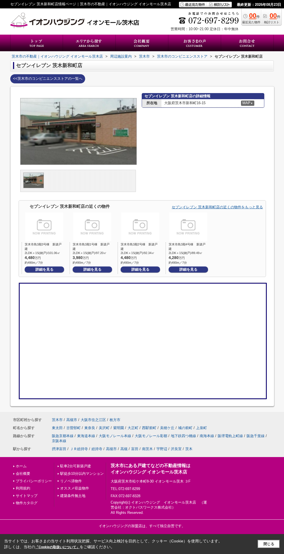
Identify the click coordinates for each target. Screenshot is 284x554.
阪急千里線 (256, 436)
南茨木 (147, 449)
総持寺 (97, 449)
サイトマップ (26, 496)
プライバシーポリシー (34, 481)
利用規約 (23, 488)
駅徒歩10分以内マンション (82, 473)
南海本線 (207, 436)
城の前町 (185, 428)
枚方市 (115, 420)
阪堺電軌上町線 (230, 436)
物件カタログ (26, 503)
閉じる (268, 544)
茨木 (188, 449)
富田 (134, 449)
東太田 (57, 428)
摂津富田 (59, 449)
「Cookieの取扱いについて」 (57, 547)
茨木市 (57, 420)
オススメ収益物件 (74, 488)
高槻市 (71, 420)
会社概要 (23, 473)
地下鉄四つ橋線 (183, 436)
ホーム (21, 466)
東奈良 (89, 428)
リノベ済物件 (71, 481)
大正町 (133, 428)
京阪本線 (59, 441)
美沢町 (104, 428)
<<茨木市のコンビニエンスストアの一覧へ (47, 78)
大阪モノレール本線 (115, 436)
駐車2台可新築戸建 (75, 466)
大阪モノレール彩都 (151, 436)
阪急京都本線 (62, 436)
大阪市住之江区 (93, 420)
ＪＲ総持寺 (79, 449)
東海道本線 (86, 436)
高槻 (124, 449)
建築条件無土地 (72, 496)
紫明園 (118, 428)
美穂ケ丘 (167, 428)
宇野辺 (161, 449)
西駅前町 (149, 428)
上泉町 (201, 428)
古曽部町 (73, 428)
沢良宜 (176, 449)
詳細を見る (45, 269)
